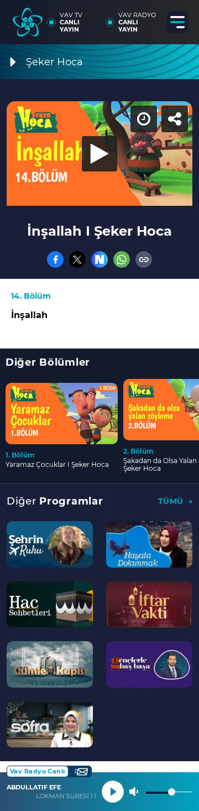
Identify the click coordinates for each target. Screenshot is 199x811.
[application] (99, 405)
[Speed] (150, 17)
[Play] (99, 405)
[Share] (181, 17)
